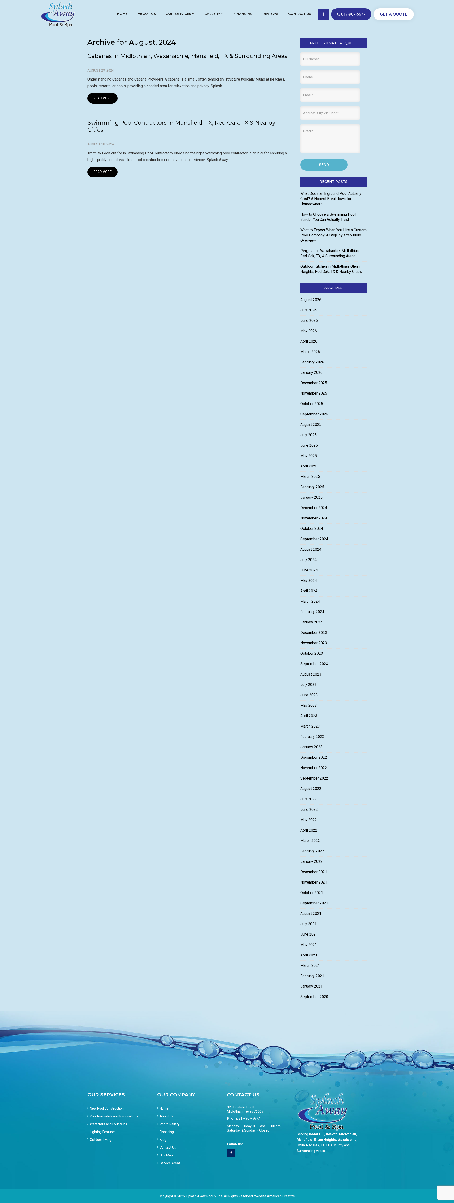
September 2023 (314, 664)
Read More (102, 98)
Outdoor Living (100, 1140)
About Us (166, 1116)
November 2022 (313, 768)
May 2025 (308, 455)
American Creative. (281, 1196)
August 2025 (310, 424)
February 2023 (312, 736)
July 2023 (308, 684)
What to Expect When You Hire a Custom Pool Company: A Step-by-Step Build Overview (333, 235)
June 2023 (309, 695)
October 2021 (311, 892)
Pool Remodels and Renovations (114, 1116)
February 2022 (312, 851)
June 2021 (309, 934)
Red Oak (312, 1145)
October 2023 (311, 653)
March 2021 (310, 965)
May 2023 (308, 705)
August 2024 (310, 549)
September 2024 (314, 539)
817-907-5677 (353, 14)
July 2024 (308, 560)
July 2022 (308, 799)
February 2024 (312, 612)
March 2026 (310, 351)
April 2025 (308, 466)
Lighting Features (103, 1132)
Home (164, 1108)
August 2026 (310, 299)
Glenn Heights (325, 1140)
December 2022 (313, 757)
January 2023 (311, 747)
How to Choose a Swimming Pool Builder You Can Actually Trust (328, 217)
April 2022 (308, 830)
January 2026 (311, 372)
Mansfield (304, 1140)
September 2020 (314, 996)
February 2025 (312, 487)
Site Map (166, 1155)
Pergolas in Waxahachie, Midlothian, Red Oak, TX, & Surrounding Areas (329, 253)
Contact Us (168, 1147)
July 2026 (308, 310)
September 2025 (314, 414)
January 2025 (311, 497)
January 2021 (311, 986)
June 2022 (309, 809)
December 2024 (313, 508)
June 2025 (309, 445)
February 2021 (312, 976)
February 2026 (312, 362)
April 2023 (308, 716)
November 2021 (313, 882)
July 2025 (308, 435)
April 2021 (308, 955)
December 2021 (313, 872)
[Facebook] (231, 1153)
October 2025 (311, 403)
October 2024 (311, 528)
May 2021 (308, 944)
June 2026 (309, 320)
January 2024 (311, 622)
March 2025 (310, 476)
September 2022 (314, 778)
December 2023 (313, 632)
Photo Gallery (169, 1124)
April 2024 (308, 591)
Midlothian (347, 1134)
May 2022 (308, 820)
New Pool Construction (107, 1108)
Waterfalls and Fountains (108, 1124)
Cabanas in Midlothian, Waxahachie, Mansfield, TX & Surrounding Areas (187, 55)
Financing (167, 1132)
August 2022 (310, 788)
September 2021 (314, 903)
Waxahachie (347, 1140)
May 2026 (308, 331)
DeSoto (332, 1134)
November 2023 (313, 643)
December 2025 (313, 383)
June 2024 (309, 570)
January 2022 (311, 861)
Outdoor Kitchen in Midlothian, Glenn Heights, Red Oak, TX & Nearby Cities (331, 269)
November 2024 (313, 518)
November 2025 (313, 393)
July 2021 (308, 924)
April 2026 (308, 341)
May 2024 (308, 580)
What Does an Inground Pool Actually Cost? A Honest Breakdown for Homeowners (330, 198)
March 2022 (310, 840)
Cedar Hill (316, 1134)
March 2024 (310, 601)
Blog (163, 1140)
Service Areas (170, 1163)
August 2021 (310, 913)
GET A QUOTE (393, 14)
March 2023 (310, 726)
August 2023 (310, 674)
